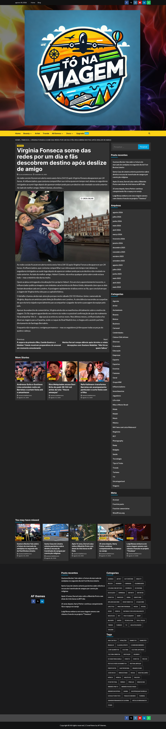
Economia (116, 346)
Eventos (116, 369)
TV (114, 477)
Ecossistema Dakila (115, 659)
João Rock (112, 672)
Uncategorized (119, 481)
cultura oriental (114, 654)
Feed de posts (118, 504)
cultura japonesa (138, 649)
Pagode (137, 677)
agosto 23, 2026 (56, 397)
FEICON (144, 659)
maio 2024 (117, 287)
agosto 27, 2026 (106, 556)
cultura (125, 649)
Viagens (116, 486)
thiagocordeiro (130, 696)
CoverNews (90, 725)
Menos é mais (123, 672)
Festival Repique (135, 663)
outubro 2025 (118, 256)
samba (126, 691)
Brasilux (111, 645)
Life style (116, 400)
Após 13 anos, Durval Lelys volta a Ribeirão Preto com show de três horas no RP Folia (129, 183)
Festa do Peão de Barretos (117, 663)
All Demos (56, 133)
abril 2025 (117, 283)
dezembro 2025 (119, 247)
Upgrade (82, 133)
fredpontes (112, 668)
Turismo (116, 472)
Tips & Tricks (118, 463)
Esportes (116, 364)
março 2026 (117, 234)
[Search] (149, 133)
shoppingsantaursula (139, 691)
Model (115, 414)
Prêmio (122, 682)
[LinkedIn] (42, 601)
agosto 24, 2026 (24, 397)
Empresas (116, 355)
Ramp (115, 445)
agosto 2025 (118, 265)
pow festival (112, 682)
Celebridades (118, 333)
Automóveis (117, 310)
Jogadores (117, 396)
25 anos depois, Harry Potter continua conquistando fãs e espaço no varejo (128, 190)
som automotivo (114, 696)
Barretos (133, 640)
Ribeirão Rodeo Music (129, 686)
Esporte (116, 360)
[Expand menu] (31, 134)
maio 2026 (117, 226)
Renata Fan (141, 682)
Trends (46, 133)
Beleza (115, 319)
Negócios (116, 432)
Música (115, 423)
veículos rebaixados (139, 700)
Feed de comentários (121, 509)
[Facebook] (33, 601)
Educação (116, 351)
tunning (142, 696)
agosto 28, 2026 (51, 558)
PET (114, 436)
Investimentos (118, 391)
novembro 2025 (119, 252)
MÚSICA (110, 677)
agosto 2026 (118, 212)
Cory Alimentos (113, 649)
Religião (116, 450)
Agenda (116, 301)
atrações (123, 640)
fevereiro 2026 (119, 239)
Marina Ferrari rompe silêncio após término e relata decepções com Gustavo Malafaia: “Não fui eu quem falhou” (85, 343)
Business (116, 324)
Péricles (131, 682)
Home (33, 2)
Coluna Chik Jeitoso (120, 337)
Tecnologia (117, 459)
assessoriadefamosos (25, 174)
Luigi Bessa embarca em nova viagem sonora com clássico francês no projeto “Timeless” (130, 197)
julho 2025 (117, 269)
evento (127, 659)
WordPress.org (119, 513)
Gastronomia (124, 668)
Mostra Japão (143, 672)
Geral (115, 378)
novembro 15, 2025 (41, 174)
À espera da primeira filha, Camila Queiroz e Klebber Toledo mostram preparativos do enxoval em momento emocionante (39, 343)
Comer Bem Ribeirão (137, 645)
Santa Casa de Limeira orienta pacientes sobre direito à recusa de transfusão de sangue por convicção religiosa (131, 174)
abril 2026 (117, 230)
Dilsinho (137, 654)
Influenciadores (119, 387)
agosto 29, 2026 (24, 556)
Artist (37, 133)
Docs (68, 133)
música (118, 677)
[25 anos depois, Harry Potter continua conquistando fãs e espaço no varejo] (110, 532)
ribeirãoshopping (114, 691)
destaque (127, 654)
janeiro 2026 (118, 243)
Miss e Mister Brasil (120, 405)
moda (133, 672)
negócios (127, 677)
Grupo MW (117, 382)
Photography (118, 441)
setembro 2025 (119, 261)
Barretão (143, 640)
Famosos (20, 145)
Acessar (116, 500)
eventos (136, 659)
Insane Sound (137, 668)
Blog (39, 2)
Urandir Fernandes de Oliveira (118, 700)
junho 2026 (117, 221)
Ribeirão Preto (113, 686)
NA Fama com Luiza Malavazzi (124, 427)
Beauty (26, 133)
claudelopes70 (122, 645)
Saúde (115, 454)
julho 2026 (117, 217)
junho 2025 (117, 274)
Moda (115, 409)
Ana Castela (112, 640)
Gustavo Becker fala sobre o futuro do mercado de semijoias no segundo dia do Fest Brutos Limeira (130, 164)
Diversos (116, 342)
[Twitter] (38, 601)
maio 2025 (117, 278)
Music (115, 418)
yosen (110, 705)
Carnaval (116, 328)
